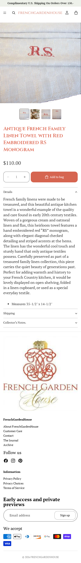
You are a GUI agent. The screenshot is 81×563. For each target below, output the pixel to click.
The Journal (10, 440)
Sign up (65, 515)
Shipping (9, 313)
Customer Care (12, 431)
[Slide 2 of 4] (35, 114)
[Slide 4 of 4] (56, 114)
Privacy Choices (13, 483)
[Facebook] (5, 460)
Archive (8, 445)
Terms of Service (14, 488)
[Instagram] (13, 460)
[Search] (13, 12)
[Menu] (5, 13)
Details (7, 192)
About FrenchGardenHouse (20, 426)
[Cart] (76, 12)
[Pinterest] (20, 460)
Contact (8, 436)
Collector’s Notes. (14, 323)
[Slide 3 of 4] (45, 114)
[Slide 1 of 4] (24, 114)
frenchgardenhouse (45, 557)
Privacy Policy (12, 479)
